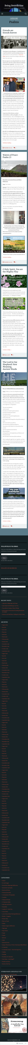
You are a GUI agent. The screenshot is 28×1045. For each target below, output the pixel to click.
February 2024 (5, 689)
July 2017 (4, 851)
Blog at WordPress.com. (14, 1040)
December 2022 (5, 717)
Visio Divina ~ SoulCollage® (8, 959)
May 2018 (4, 829)
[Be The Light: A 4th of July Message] (14, 991)
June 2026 (4, 629)
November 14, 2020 (8, 262)
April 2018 (4, 832)
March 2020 (4, 782)
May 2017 (4, 855)
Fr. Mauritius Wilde (6, 902)
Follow (4, 558)
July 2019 (4, 801)
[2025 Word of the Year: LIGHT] (14, 1015)
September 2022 (5, 720)
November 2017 (5, 843)
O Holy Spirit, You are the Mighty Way (13, 270)
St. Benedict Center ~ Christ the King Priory (11, 949)
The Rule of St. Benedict (7, 956)
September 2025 (5, 651)
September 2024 (6, 677)
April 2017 (4, 858)
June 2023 (4, 705)
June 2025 (4, 658)
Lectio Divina (5, 911)
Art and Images (5, 883)
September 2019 (6, 796)
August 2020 (5, 770)
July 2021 (4, 748)
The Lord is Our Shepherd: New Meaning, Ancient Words (10, 365)
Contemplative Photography (8, 894)
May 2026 (4, 632)
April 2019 (4, 808)
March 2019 (4, 810)
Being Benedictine (14, 5)
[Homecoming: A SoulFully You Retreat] (14, 1032)
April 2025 (4, 660)
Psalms (3, 935)
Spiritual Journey (5, 942)
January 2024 (5, 691)
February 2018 (5, 836)
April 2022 (4, 729)
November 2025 (5, 646)
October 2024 (5, 675)
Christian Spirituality (6, 892)
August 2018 (5, 824)
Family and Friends (6, 899)
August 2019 (5, 798)
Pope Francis (5, 930)
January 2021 (5, 760)
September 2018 (6, 822)
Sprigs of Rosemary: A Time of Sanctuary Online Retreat (14, 944)
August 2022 (5, 722)
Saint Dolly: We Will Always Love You (10, 605)
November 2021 (5, 741)
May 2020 (4, 777)
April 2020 (4, 779)
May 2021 (4, 751)
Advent (3, 880)
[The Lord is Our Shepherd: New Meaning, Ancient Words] (14, 379)
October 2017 (5, 846)
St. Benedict (5, 947)
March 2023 (4, 710)
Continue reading (7, 143)
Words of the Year (6, 963)
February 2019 (5, 813)
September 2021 (5, 744)
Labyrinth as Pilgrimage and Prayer (10, 603)
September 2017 (5, 848)
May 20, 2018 (7, 354)
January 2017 (5, 865)
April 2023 (4, 708)
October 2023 (5, 696)
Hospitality (4, 906)
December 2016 (5, 867)
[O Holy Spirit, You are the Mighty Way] (14, 281)
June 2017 (4, 853)
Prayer (3, 933)
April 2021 (4, 753)
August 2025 (5, 653)
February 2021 (5, 758)
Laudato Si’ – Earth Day (7, 909)
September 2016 (6, 870)
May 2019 (4, 805)
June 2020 (4, 774)
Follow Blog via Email (9, 546)
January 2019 (5, 815)
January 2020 (5, 786)
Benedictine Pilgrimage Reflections (10, 885)
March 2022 (4, 732)
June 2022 (4, 727)
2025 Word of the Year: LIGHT (7, 992)
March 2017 (4, 860)
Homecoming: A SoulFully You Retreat (9, 1017)
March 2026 (4, 636)
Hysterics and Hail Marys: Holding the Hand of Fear (13, 614)
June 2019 (4, 803)
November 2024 (5, 672)
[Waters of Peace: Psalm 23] (14, 168)
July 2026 (4, 627)
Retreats (4, 937)
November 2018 (5, 820)
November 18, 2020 (8, 147)
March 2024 (4, 686)
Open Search (25, 14)
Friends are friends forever (10, 31)
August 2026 (5, 625)
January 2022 (5, 736)
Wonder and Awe (6, 961)
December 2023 (5, 694)
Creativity (4, 897)
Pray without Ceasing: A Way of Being (10, 608)
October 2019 (5, 793)
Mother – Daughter (6, 916)
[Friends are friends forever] (14, 42)
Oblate (3, 923)
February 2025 (5, 665)
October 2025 (5, 648)
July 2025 (4, 655)
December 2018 (5, 817)
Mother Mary (5, 918)
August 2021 (4, 746)
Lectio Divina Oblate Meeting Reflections (11, 914)
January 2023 (5, 715)
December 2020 (5, 763)
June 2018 (4, 827)
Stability (4, 952)
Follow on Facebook (9, 568)
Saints (3, 940)
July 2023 (4, 703)
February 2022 (5, 734)
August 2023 (5, 701)
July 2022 (4, 725)
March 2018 (4, 834)
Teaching (4, 954)
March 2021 (4, 755)
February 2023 (5, 713)
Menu (2, 14)
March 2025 (4, 663)
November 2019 (5, 791)
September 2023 (5, 698)
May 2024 (4, 682)
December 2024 (5, 670)
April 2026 (4, 634)
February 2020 (5, 784)
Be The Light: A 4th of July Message (9, 974)
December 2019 (5, 789)
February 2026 (5, 639)
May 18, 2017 (6, 526)
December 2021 (5, 739)
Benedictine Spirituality (7, 887)
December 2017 (5, 841)
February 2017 (5, 862)
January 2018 (5, 839)
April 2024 (4, 684)
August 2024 (5, 679)
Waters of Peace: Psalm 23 (10, 156)
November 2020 (5, 765)
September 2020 (6, 767)
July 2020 (4, 772)
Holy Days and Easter (7, 904)
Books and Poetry (6, 890)
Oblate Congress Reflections (8, 925)
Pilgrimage (4, 928)
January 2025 (5, 667)
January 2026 (5, 641)
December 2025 (5, 644)
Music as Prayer (5, 921)
